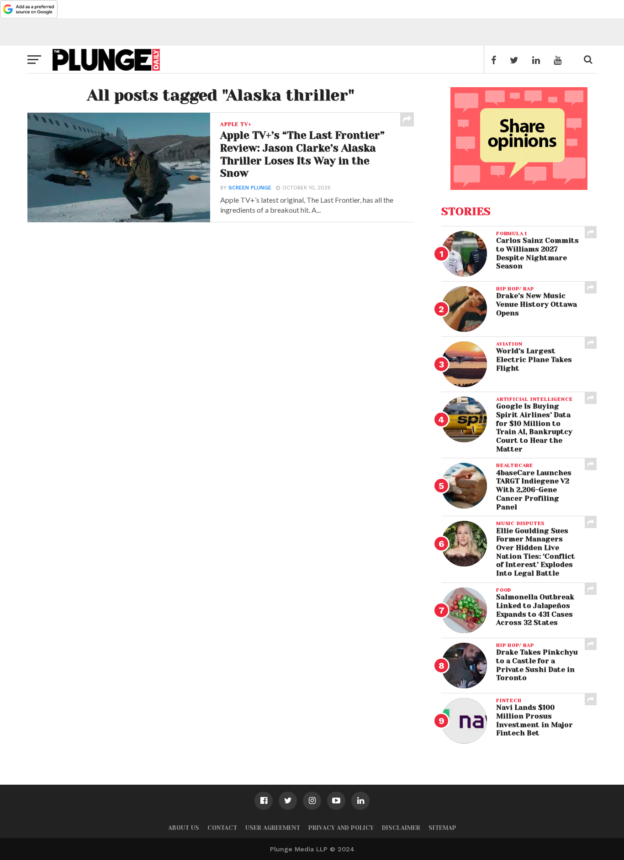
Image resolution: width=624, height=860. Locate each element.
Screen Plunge (249, 188)
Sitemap (442, 827)
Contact (222, 827)
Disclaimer (401, 827)
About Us (183, 827)
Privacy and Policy (341, 827)
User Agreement (272, 827)
